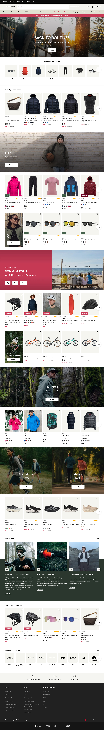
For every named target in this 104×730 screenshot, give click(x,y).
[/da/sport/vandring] (26, 470)
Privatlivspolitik (9, 707)
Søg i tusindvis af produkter (29, 6)
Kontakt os (27, 691)
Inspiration (85, 12)
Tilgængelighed (10, 711)
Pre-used (67, 12)
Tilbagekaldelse (28, 712)
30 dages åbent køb (9, 1)
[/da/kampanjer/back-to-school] (52, 37)
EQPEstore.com (20, 720)
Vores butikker (9, 701)
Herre (12, 12)
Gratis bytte (36, 1)
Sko (15, 283)
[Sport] (44, 12)
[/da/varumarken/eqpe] (52, 152)
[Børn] (21, 12)
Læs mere (8, 593)
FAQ (25, 694)
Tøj (8, 283)
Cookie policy (9, 698)
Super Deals (58, 12)
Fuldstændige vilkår (11, 704)
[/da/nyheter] (52, 387)
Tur (44, 704)
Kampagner (76, 12)
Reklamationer (28, 709)
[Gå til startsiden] (11, 6)
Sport (42, 12)
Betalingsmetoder (29, 698)
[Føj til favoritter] (22, 94)
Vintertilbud (46, 691)
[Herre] (15, 12)
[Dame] (7, 12)
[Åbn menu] (3, 6)
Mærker (35, 12)
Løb (44, 701)
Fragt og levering (29, 701)
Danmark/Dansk (92, 720)
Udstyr (27, 12)
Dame (5, 12)
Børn (19, 12)
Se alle (97, 538)
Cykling (45, 707)
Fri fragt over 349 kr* (24, 1)
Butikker (93, 12)
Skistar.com (8, 720)
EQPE (44, 698)
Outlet (50, 12)
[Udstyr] (29, 12)
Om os (7, 694)
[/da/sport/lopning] (78, 470)
